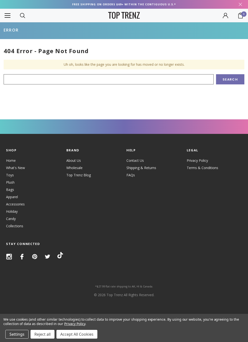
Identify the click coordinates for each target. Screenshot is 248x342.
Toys (10, 175)
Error (11, 30)
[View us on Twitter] (48, 256)
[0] (240, 15)
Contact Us (135, 160)
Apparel (12, 197)
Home (11, 160)
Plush (10, 182)
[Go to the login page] (225, 15)
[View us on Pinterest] (35, 256)
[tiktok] (60, 256)
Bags (10, 189)
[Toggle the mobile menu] (7, 15)
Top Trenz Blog (78, 175)
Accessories (15, 204)
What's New (15, 167)
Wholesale (74, 167)
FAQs (130, 175)
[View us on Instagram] (9, 256)
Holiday (12, 211)
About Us (73, 160)
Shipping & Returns (141, 167)
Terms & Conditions (202, 167)
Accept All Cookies (76, 334)
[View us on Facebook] (22, 256)
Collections (14, 226)
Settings (16, 334)
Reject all (42, 334)
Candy (11, 218)
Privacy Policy (197, 160)
